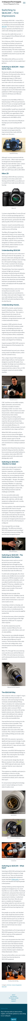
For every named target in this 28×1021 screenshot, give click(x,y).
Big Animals (13, 996)
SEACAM (4, 986)
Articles (9, 985)
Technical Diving (13, 998)
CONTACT (13, 1001)
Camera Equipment (16, 985)
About (13, 995)
